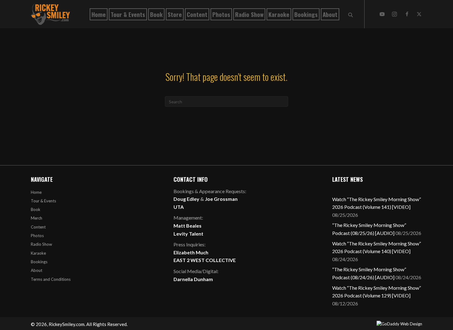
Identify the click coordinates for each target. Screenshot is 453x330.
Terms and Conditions (51, 279)
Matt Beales (187, 226)
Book (35, 209)
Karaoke (38, 253)
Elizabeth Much (190, 252)
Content (38, 227)
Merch (36, 218)
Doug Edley (186, 199)
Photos (37, 235)
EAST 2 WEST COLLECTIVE (204, 260)
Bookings (39, 261)
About (36, 270)
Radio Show (41, 244)
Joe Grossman (221, 199)
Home (36, 192)
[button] (382, 14)
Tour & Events (43, 200)
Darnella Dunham (193, 279)
